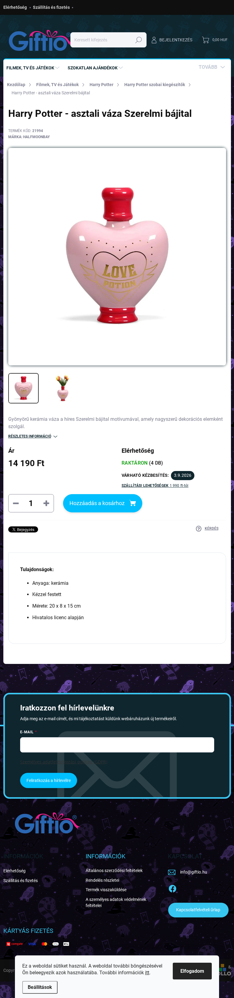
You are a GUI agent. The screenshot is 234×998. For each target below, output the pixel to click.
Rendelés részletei (102, 880)
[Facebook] (172, 887)
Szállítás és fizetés (51, 7)
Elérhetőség (15, 7)
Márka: (29, 137)
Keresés (138, 39)
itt (147, 972)
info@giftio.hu (193, 872)
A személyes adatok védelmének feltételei (116, 902)
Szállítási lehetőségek (155, 485)
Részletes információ (29, 436)
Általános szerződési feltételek (114, 870)
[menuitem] (33, 67)
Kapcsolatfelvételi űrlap (198, 909)
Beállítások (40, 987)
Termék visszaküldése (106, 889)
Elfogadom (192, 971)
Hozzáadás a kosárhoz (97, 503)
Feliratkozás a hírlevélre (49, 780)
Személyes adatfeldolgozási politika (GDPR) (63, 762)
